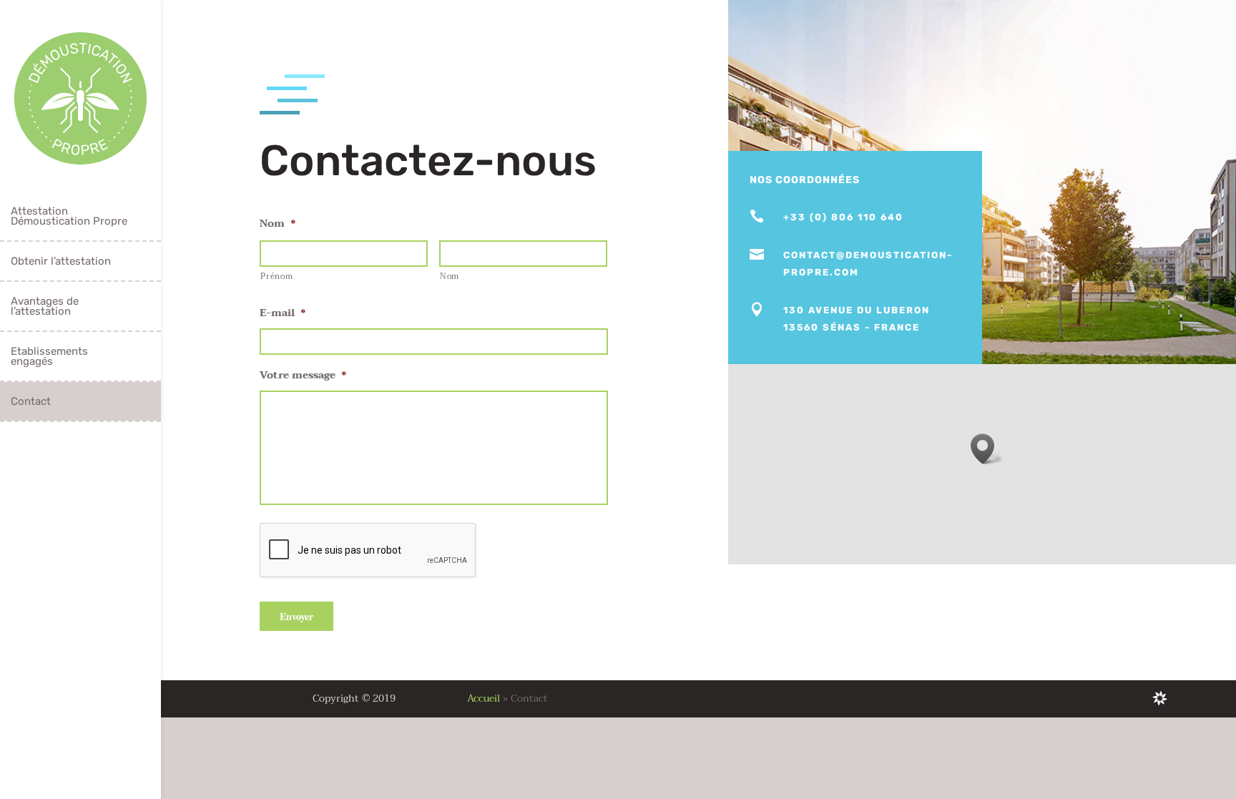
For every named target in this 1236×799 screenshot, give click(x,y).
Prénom (276, 276)
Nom (278, 223)
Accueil (483, 698)
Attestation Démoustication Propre (69, 216)
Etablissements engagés (49, 356)
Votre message (303, 375)
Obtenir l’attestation (61, 261)
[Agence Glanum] (1160, 698)
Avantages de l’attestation (45, 306)
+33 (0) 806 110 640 (843, 217)
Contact (31, 401)
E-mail (283, 313)
